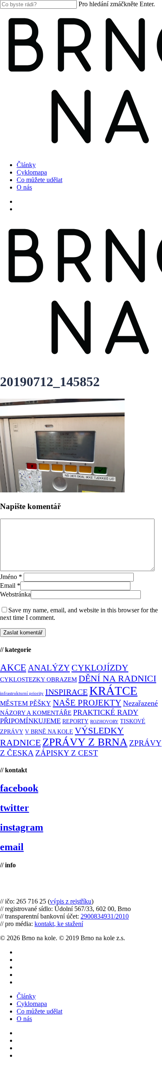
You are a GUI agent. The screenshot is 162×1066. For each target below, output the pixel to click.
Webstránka (15, 594)
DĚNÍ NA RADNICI (117, 678)
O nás (24, 1018)
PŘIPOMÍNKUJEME (30, 721)
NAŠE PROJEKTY (87, 703)
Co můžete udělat (39, 1011)
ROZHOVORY (104, 721)
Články (26, 996)
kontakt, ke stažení (58, 923)
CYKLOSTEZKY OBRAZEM (38, 679)
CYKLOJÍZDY (99, 668)
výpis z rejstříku (70, 901)
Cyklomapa (32, 1003)
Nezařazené (140, 703)
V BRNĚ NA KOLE (49, 732)
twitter (14, 807)
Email (10, 585)
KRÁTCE (113, 690)
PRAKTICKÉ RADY (105, 712)
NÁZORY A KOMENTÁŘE (35, 712)
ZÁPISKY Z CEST (66, 753)
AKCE (13, 667)
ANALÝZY (49, 667)
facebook (19, 788)
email (12, 846)
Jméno (11, 576)
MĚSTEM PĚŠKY (25, 703)
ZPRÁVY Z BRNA (85, 742)
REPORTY (75, 721)
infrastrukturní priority (22, 693)
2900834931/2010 (105, 916)
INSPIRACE (66, 692)
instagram (21, 827)
